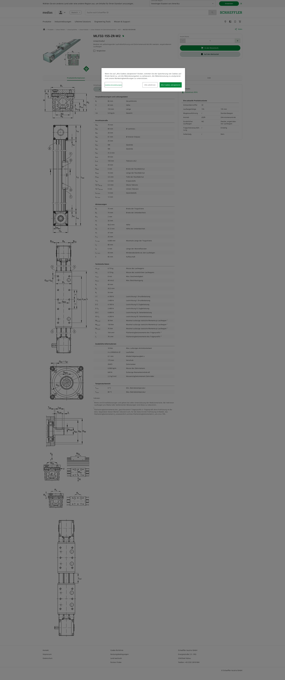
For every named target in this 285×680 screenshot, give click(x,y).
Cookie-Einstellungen (113, 85)
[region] (143, 80)
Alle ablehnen (150, 85)
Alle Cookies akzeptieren (170, 85)
